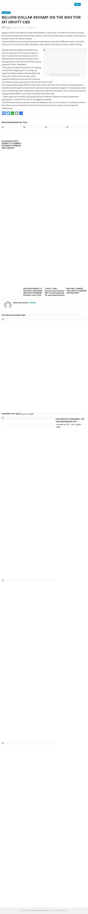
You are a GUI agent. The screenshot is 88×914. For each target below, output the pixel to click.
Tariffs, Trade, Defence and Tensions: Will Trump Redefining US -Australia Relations (55, 291)
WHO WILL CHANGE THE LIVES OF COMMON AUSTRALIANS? (76, 290)
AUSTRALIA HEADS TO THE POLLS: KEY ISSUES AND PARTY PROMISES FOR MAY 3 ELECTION (32, 291)
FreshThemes (62, 910)
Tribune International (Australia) (38, 910)
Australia (6, 12)
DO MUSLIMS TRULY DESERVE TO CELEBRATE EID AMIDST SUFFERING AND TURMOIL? (11, 144)
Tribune (8, 28)
